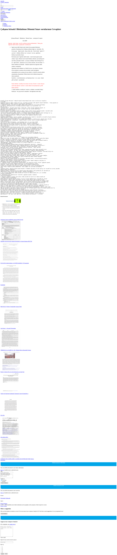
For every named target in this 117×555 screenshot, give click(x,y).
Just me (3, 481)
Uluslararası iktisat (7, 25)
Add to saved (12, 21)
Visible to (3, 478)
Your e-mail (3, 537)
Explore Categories (5, 2)
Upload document (4, 8)
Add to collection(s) (5, 21)
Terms (5, 506)
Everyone (4, 480)
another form (12, 524)
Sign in (2, 470)
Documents (3, 498)
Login (2, 7)
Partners (5, 503)
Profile (2, 18)
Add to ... (3, 19)
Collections (7, 12)
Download (3, 460)
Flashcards (3, 12)
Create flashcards (12, 8)
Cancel (2, 553)
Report (2, 503)
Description (5, 473)
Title (1, 471)
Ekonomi (5, 24)
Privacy (2, 506)
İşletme (4, 23)
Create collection (4, 482)
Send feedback (4, 513)
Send (6, 553)
